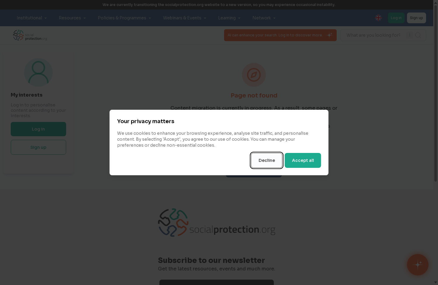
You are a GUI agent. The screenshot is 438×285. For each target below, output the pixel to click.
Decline (267, 160)
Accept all (303, 160)
